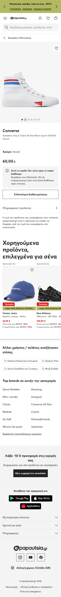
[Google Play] (19, 498)
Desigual (36, 396)
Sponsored (7, 264)
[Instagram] (20, 557)
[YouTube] (30, 557)
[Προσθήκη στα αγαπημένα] (57, 48)
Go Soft (7, 419)
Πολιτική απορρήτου (30, 591)
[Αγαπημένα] (48, 18)
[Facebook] (41, 557)
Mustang (36, 389)
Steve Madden (11, 389)
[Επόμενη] (56, 6)
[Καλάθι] (56, 18)
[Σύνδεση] (40, 18)
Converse (11, 130)
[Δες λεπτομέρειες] (56, 208)
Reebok (7, 411)
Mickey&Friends (40, 419)
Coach (35, 411)
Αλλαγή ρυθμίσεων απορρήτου (36, 586)
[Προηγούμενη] (4, 6)
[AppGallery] (30, 506)
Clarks (6, 404)
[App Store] (41, 498)
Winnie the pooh (12, 426)
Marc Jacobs (10, 396)
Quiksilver (37, 426)
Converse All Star (41, 404)
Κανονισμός (12, 586)
